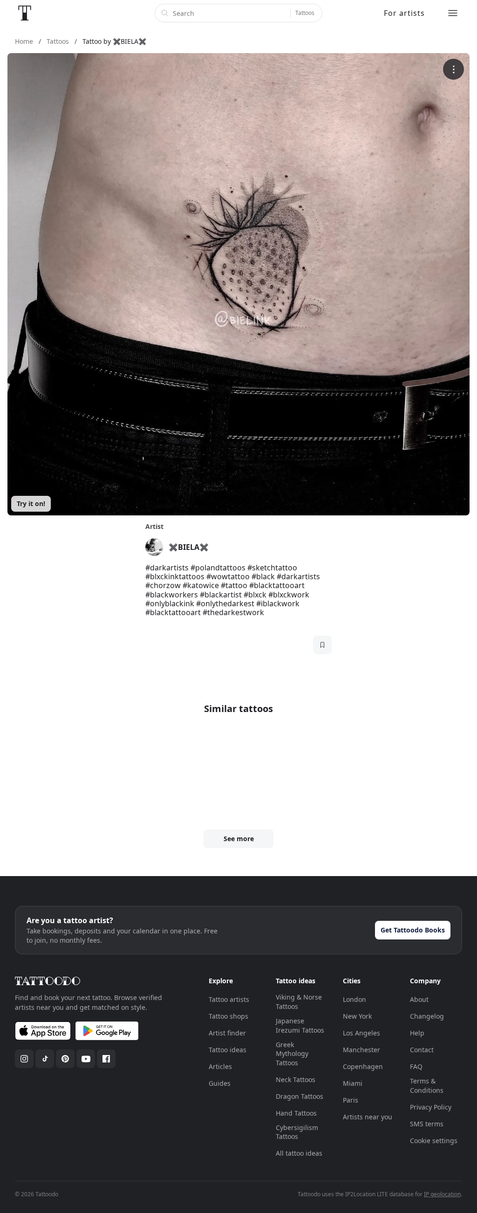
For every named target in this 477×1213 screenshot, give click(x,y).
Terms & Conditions (426, 1085)
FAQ (416, 1066)
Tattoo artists (229, 999)
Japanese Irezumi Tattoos (300, 1025)
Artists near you (367, 1116)
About (419, 999)
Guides (220, 1083)
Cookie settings (433, 1140)
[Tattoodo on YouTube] (85, 1058)
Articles (220, 1066)
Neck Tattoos (295, 1079)
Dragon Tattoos (299, 1096)
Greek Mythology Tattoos (292, 1053)
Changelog (427, 1016)
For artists (404, 13)
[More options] (453, 69)
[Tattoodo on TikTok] (44, 1058)
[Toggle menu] (452, 13)
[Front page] (24, 13)
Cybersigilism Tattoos (297, 1132)
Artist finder (227, 1032)
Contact (422, 1049)
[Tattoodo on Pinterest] (65, 1058)
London (354, 999)
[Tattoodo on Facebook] (106, 1058)
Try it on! (31, 503)
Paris (350, 1100)
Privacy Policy (430, 1107)
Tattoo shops (228, 1016)
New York (357, 1016)
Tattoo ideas (227, 1049)
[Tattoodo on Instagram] (24, 1058)
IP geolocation (442, 1194)
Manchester (361, 1049)
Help (417, 1032)
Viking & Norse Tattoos (299, 1002)
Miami (352, 1083)
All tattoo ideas (299, 1153)
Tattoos (304, 13)
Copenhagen (363, 1066)
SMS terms (426, 1123)
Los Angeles (361, 1032)
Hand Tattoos (296, 1113)
